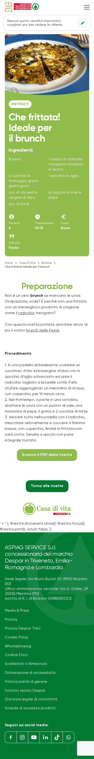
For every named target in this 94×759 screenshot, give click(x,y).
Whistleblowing (18, 646)
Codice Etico (16, 655)
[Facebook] (10, 737)
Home (9, 263)
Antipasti (20, 104)
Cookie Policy (16, 637)
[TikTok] (57, 737)
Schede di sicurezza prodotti (30, 708)
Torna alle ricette (47, 486)
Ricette (46, 263)
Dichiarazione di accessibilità (30, 673)
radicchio (26, 313)
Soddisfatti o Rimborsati (26, 664)
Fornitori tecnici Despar (25, 690)
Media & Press (17, 610)
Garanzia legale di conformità (31, 699)
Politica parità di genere (26, 682)
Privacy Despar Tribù (22, 628)
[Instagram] (22, 737)
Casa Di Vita (27, 263)
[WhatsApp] (68, 737)
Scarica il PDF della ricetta (47, 455)
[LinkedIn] (45, 737)
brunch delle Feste (42, 330)
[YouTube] (34, 737)
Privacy (11, 619)
